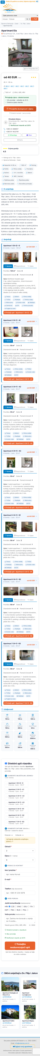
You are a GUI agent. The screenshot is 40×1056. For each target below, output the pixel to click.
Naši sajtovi (16, 1050)
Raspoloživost (20, 266)
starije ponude (7, 1050)
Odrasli (8, 846)
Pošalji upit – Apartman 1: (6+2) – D (18, 312)
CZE (13, 906)
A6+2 (7, 86)
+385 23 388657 (12, 129)
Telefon (13, 889)
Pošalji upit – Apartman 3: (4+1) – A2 (19, 443)
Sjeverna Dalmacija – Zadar (9, 23)
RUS (19, 910)
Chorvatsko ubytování (14, 1053)
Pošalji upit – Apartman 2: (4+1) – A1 (19, 379)
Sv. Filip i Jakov (25, 23)
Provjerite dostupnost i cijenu (21, 109)
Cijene (31, 266)
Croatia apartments (25, 1050)
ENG (19, 906)
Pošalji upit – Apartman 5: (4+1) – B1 (19, 572)
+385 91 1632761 (12, 131)
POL (25, 910)
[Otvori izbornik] (3, 2)
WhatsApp (13, 135)
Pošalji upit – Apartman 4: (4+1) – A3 (19, 507)
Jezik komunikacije (17, 903)
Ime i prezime (11, 870)
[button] (20, 150)
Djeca (11, 856)
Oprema (9, 266)
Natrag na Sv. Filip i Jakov (12, 157)
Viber (30, 135)
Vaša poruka (15, 914)
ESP (7, 910)
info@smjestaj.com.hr (22, 1043)
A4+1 (12, 86)
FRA (13, 910)
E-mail (8, 879)
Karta (21, 140)
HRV (7, 906)
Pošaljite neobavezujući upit (20, 946)
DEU (26, 906)
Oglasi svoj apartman (23, 1046)
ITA (31, 906)
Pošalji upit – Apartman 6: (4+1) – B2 (19, 636)
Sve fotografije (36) (32, 68)
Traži (35, 19)
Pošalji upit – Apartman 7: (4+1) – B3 (19, 703)
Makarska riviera (27, 1053)
